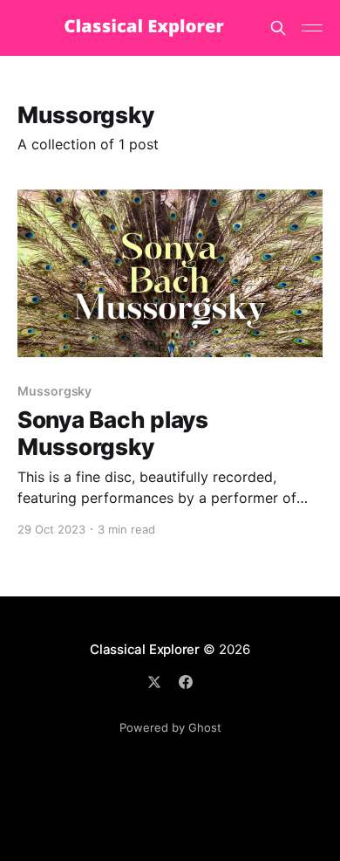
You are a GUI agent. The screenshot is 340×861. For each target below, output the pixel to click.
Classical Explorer (145, 649)
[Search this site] (278, 28)
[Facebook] (186, 682)
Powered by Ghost (170, 727)
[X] (154, 682)
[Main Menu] (312, 28)
